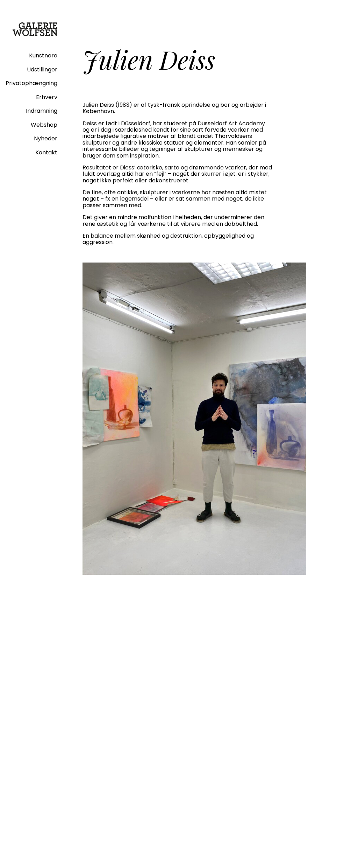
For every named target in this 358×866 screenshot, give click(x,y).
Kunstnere (43, 55)
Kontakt (46, 152)
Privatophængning (31, 83)
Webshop (44, 125)
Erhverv (46, 97)
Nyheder (45, 138)
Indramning (41, 111)
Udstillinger (42, 69)
